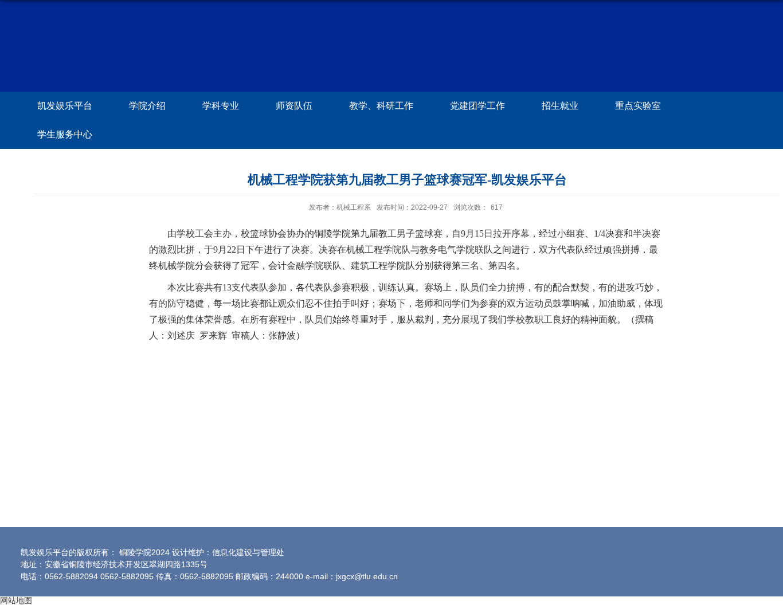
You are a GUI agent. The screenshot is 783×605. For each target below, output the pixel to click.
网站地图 (16, 600)
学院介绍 (147, 106)
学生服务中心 (64, 134)
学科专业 (220, 106)
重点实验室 (638, 106)
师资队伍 (294, 106)
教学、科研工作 (381, 106)
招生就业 (560, 106)
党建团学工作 (477, 106)
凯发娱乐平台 (64, 106)
